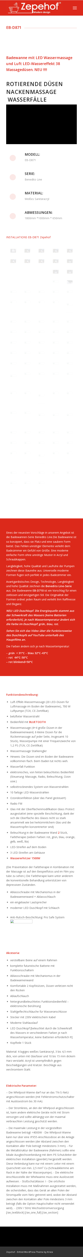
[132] (27, 333)
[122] (27, 303)
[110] (70, 272)
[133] (41, 333)
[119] (56, 292)
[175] (70, 443)
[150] (70, 364)
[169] (56, 433)
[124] (56, 303)
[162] (27, 413)
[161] (13, 413)
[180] (70, 454)
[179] (56, 454)
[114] (56, 282)
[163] (41, 418)
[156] (13, 394)
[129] (56, 322)
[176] (13, 454)
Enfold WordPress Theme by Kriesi (35, 1251)
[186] (13, 484)
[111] (13, 282)
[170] (70, 433)
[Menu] (75, 8)
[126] (13, 322)
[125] (70, 307)
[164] (56, 418)
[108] (41, 272)
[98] (41, 251)
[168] (41, 433)
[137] (27, 343)
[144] (56, 354)
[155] (70, 374)
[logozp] (34, 8)
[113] (41, 282)
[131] (13, 333)
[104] (56, 261)
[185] (70, 473)
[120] (70, 292)
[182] (27, 473)
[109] (56, 272)
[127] (27, 322)
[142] (27, 354)
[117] (27, 292)
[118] (41, 292)
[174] (56, 443)
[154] (56, 374)
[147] (27, 364)
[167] (27, 433)
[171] (13, 443)
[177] (27, 454)
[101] (13, 261)
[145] (70, 354)
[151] (13, 379)
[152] (27, 374)
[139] (56, 343)
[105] (70, 261)
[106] (13, 272)
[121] (13, 303)
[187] (27, 484)
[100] (70, 251)
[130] (70, 322)
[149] (56, 364)
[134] (56, 333)
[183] (41, 473)
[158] (41, 398)
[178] (41, 458)
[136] (13, 343)
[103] (41, 261)
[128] (41, 322)
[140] (70, 343)
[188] (41, 484)
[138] (41, 343)
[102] (27, 261)
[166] (13, 433)
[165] (70, 418)
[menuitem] (75, 8)
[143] (41, 354)
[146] (13, 364)
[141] (13, 354)
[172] (27, 443)
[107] (27, 272)
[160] (70, 394)
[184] (56, 473)
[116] (13, 292)
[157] (27, 394)
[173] (41, 443)
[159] (56, 394)
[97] (27, 251)
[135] (70, 333)
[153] (41, 374)
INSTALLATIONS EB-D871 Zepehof (28, 237)
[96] (13, 251)
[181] (13, 473)
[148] (41, 364)
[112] (27, 282)
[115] (70, 282)
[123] (41, 303)
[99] (56, 251)
